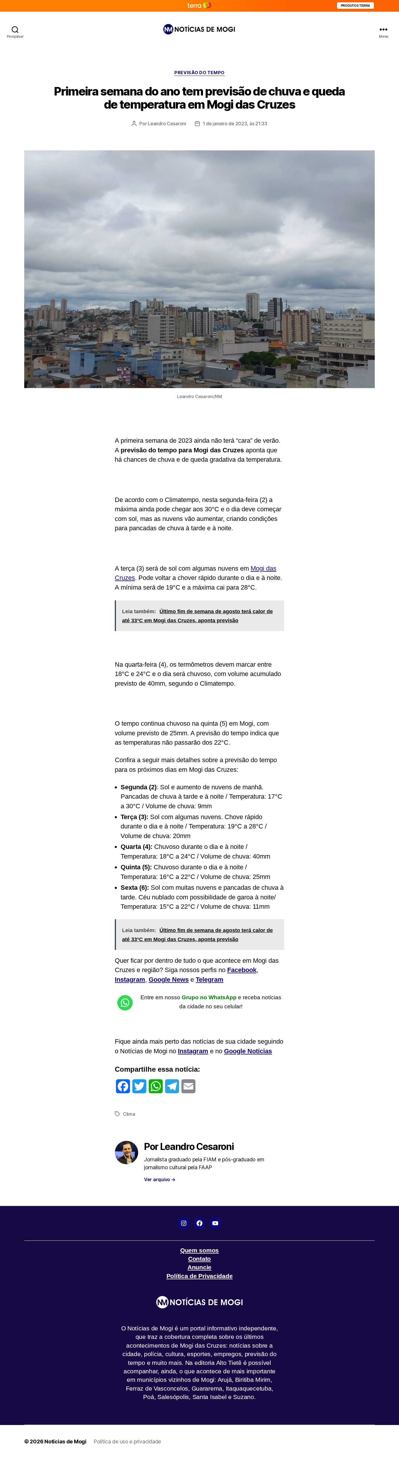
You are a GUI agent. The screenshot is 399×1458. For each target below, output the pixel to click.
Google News (169, 979)
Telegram (209, 979)
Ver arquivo (160, 1179)
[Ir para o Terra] (199, 5)
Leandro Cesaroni (167, 123)
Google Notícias (248, 1051)
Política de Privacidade (199, 1276)
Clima (129, 1114)
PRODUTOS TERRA (355, 5)
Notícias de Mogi (65, 1441)
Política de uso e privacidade (127, 1441)
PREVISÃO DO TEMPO (199, 72)
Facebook (241, 970)
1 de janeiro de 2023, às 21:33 (235, 123)
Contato (199, 1258)
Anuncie (199, 1267)
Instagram (130, 979)
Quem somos (199, 1250)
